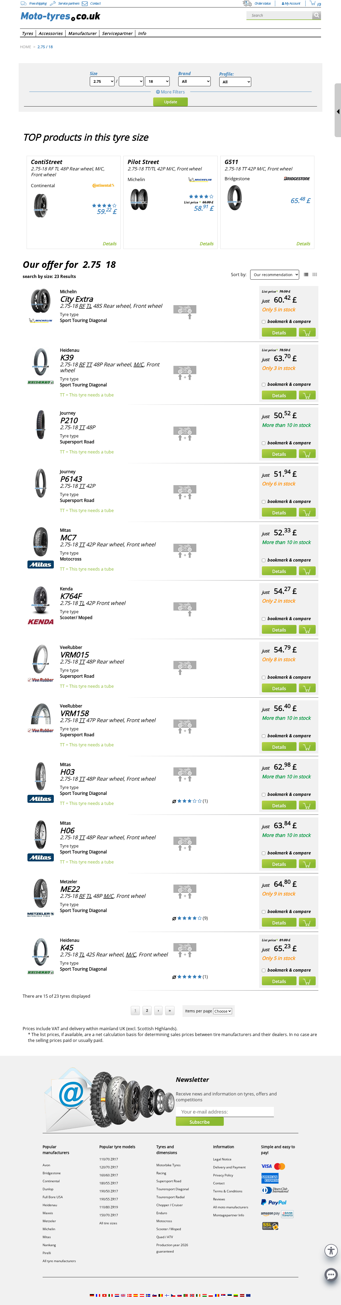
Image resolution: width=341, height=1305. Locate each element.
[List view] (306, 274)
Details (109, 244)
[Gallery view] (314, 274)
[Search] (316, 15)
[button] (331, 1250)
